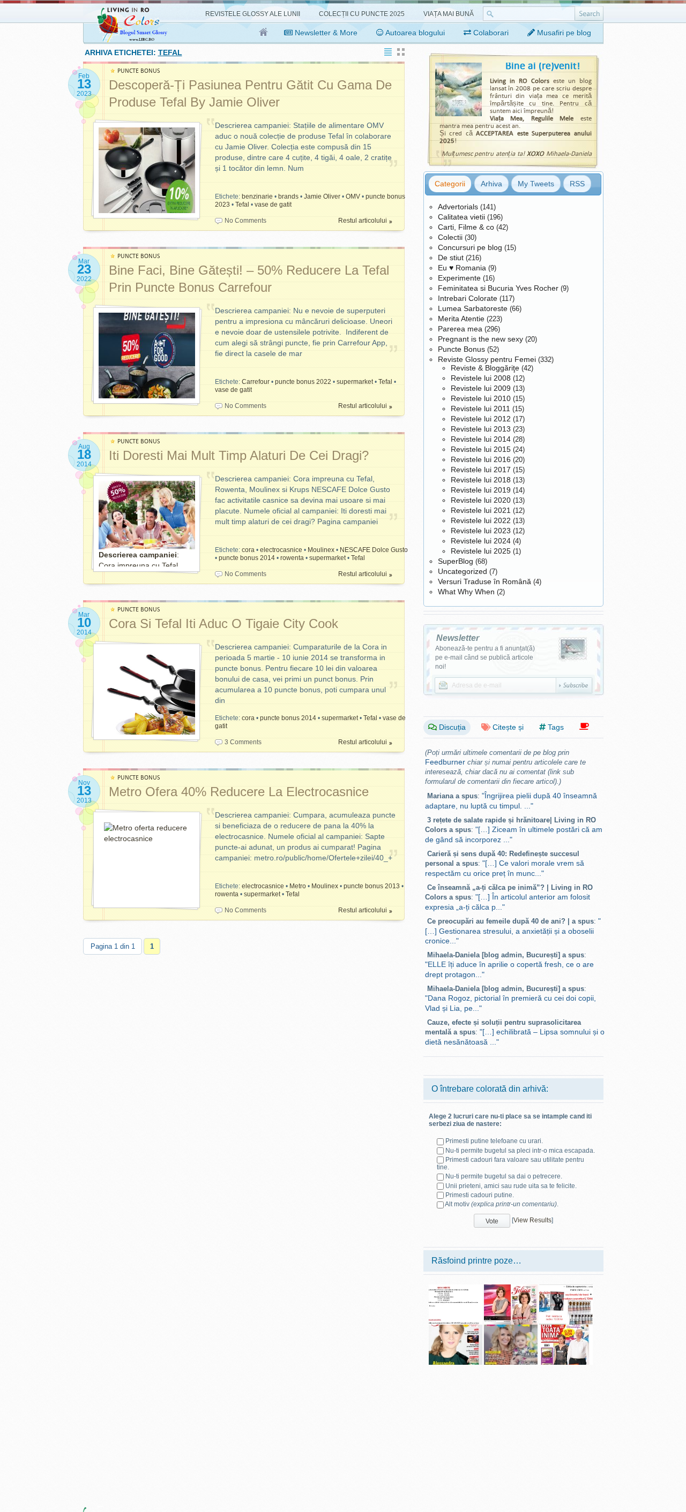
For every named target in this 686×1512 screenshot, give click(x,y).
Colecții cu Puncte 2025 (362, 14)
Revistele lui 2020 (481, 500)
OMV (353, 196)
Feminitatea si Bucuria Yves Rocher (498, 288)
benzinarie (257, 196)
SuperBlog (455, 561)
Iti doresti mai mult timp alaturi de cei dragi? (239, 455)
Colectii (450, 237)
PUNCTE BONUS (138, 70)
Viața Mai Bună (448, 14)
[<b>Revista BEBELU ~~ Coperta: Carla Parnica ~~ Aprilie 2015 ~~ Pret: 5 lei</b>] (511, 1328)
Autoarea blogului (414, 32)
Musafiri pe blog (563, 32)
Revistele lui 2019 (481, 490)
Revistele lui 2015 (481, 449)
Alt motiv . (501, 1204)
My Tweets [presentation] (536, 183)
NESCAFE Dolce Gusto (374, 550)
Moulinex (321, 550)
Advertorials (458, 206)
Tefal (242, 204)
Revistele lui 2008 (481, 378)
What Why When (466, 591)
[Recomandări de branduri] (584, 727)
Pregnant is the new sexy (480, 339)
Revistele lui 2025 (481, 551)
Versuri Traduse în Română (484, 581)
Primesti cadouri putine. (479, 1195)
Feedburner (445, 762)
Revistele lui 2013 (481, 429)
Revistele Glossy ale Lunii (252, 14)
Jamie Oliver (322, 196)
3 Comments (243, 742)
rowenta (292, 558)
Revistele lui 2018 (481, 479)
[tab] (450, 183)
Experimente (459, 278)
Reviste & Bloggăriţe (485, 368)
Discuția (451, 727)
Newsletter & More (325, 32)
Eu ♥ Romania (462, 267)
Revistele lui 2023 (481, 530)
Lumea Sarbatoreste (473, 308)
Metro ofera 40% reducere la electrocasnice (239, 791)
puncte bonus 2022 (303, 381)
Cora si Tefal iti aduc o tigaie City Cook (223, 623)
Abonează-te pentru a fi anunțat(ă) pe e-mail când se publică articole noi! (485, 657)
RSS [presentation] (577, 183)
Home (263, 32)
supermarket (355, 381)
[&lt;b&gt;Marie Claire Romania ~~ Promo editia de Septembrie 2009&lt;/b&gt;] (566, 1288)
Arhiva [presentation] (491, 183)
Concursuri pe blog (470, 247)
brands (288, 196)
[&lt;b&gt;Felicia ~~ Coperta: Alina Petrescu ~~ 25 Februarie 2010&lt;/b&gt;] (511, 1288)
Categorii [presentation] (450, 183)
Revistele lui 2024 (481, 540)
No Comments (245, 220)
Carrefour (256, 381)
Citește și (507, 727)
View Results (532, 1220)
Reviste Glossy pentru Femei (487, 359)
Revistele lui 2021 (481, 510)
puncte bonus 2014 (247, 558)
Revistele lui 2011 (480, 408)
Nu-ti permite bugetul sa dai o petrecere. (503, 1176)
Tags (555, 727)
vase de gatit (273, 204)
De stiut (451, 257)
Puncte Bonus (461, 349)
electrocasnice (281, 550)
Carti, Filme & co (466, 227)
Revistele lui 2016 (481, 459)
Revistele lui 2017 (481, 469)
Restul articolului (362, 220)
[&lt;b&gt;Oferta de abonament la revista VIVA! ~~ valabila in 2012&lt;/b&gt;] (455, 1288)
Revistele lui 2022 (481, 520)
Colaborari (490, 32)
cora (248, 550)
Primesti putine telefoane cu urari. (494, 1141)
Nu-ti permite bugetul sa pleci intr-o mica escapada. (520, 1150)
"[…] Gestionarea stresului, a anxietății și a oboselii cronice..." (513, 931)
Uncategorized (462, 571)
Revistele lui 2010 (481, 398)
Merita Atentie (461, 318)
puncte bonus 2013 (372, 886)
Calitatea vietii (461, 217)
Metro (297, 886)
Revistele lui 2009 (481, 388)
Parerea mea (460, 328)
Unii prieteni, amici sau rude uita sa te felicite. (511, 1186)
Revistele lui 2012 (481, 418)
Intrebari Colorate (467, 298)
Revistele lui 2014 (481, 439)
